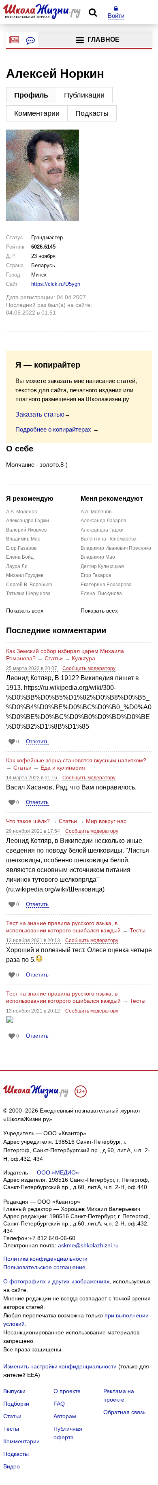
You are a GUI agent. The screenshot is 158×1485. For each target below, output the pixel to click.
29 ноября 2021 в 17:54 (33, 831)
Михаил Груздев (22, 575)
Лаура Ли (17, 566)
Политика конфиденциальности (45, 1258)
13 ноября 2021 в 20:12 (33, 1011)
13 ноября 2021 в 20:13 (33, 940)
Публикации (84, 95)
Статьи (54, 658)
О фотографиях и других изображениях (56, 1281)
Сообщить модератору (88, 668)
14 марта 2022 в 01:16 (32, 778)
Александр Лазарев (96, 520)
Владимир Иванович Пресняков (96, 548)
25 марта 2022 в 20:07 (32, 668)
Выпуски (14, 1391)
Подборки (16, 1403)
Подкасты (92, 113)
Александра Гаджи (22, 520)
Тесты (137, 930)
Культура (83, 658)
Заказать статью (39, 414)
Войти (116, 15)
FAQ (59, 1403)
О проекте (67, 1391)
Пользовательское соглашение (44, 1267)
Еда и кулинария (63, 767)
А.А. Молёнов (21, 512)
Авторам (64, 1416)
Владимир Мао (22, 539)
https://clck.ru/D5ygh (55, 284)
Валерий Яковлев (22, 530)
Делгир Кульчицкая (96, 566)
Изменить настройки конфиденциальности (60, 1366)
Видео (11, 1466)
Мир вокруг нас (106, 821)
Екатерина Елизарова (96, 584)
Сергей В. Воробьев (22, 584)
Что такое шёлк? (28, 821)
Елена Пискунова (96, 593)
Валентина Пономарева (96, 539)
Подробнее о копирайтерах (53, 429)
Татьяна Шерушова (22, 593)
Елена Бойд (20, 557)
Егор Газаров (21, 548)
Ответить (37, 741)
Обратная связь (124, 1412)
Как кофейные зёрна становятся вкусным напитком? (76, 760)
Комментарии (37, 113)
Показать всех (24, 611)
